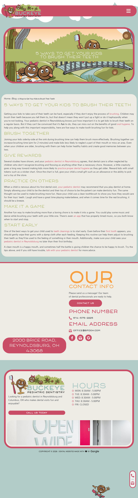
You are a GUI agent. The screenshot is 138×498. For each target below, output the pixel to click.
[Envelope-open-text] (80, 338)
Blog (14, 98)
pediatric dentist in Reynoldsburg (62, 161)
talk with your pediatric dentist (62, 250)
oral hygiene (123, 124)
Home (7, 98)
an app (77, 216)
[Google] (88, 338)
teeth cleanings (62, 231)
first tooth (111, 231)
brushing (114, 114)
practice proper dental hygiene (73, 168)
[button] (128, 10)
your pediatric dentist (69, 187)
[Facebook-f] (72, 338)
